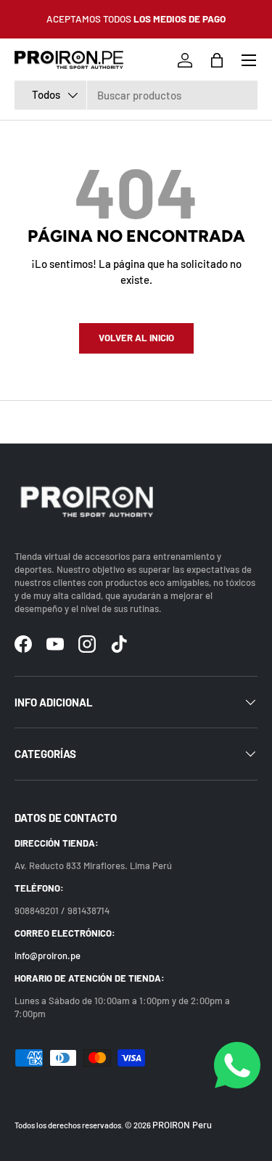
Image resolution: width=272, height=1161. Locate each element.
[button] (217, 60)
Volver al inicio (136, 337)
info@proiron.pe (48, 955)
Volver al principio (136, 422)
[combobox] (136, 95)
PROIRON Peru (182, 1125)
